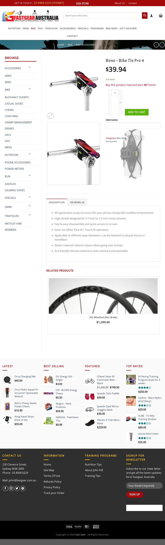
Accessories (68, 28)
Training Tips (93, 476)
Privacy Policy (52, 487)
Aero (8, 76)
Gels (8, 135)
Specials (83, 28)
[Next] (58, 114)
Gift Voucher (128, 28)
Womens (10, 230)
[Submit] (144, 15)
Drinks (9, 128)
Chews (9, 110)
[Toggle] (30, 67)
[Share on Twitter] (141, 137)
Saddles (10, 184)
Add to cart (136, 112)
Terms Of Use (52, 476)
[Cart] (160, 15)
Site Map (49, 470)
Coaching (11, 116)
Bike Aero (111, 28)
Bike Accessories (86, 44)
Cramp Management (18, 122)
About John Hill (94, 470)
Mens (8, 147)
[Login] (151, 15)
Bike (33, 28)
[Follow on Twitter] (17, 488)
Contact (132, 3)
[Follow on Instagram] (11, 488)
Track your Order (54, 493)
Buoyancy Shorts (17, 97)
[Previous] (48, 188)
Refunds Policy (52, 481)
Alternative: (112, 119)
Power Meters (14, 169)
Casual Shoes (14, 103)
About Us (120, 3)
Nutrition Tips (93, 464)
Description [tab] (57, 202)
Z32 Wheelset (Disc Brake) (103, 317)
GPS (7, 141)
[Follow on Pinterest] (22, 488)
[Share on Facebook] (135, 137)
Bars (8, 82)
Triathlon (51, 28)
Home (60, 44)
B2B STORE (82, 3)
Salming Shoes (15, 190)
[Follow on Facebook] (5, 488)
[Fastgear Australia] (30, 15)
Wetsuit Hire (13, 223)
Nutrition (14, 28)
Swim (26, 28)
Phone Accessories (18, 162)
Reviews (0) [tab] (77, 202)
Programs (97, 28)
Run (40, 28)
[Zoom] (50, 116)
